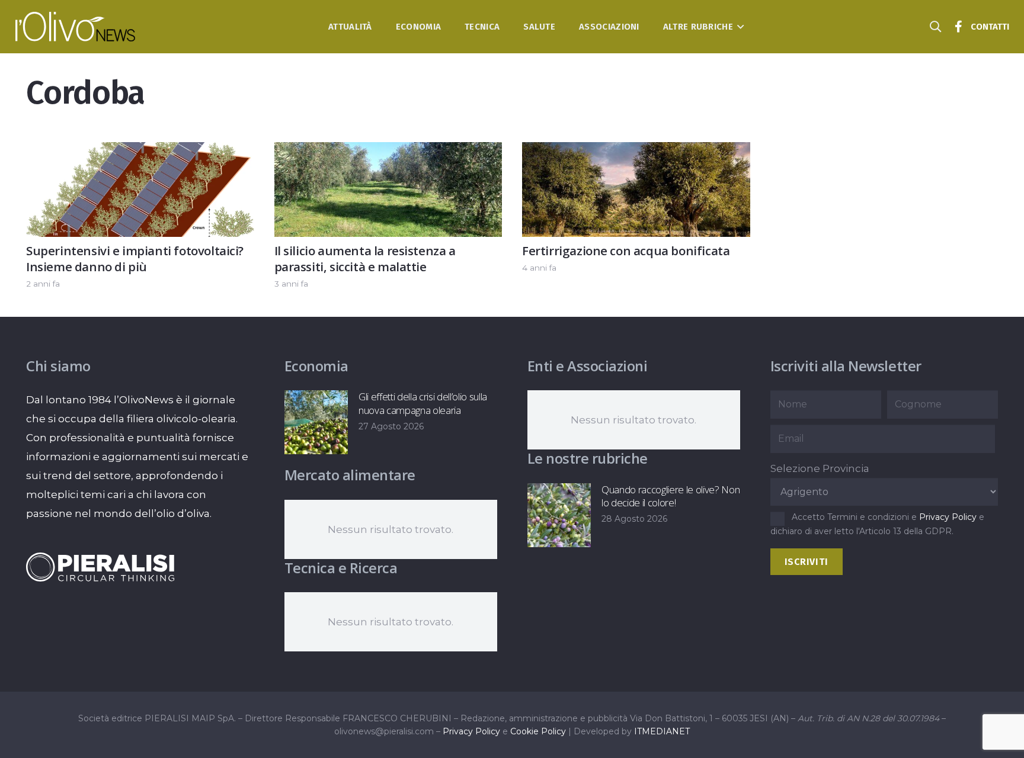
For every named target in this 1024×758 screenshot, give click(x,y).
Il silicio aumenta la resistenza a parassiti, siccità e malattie (365, 258)
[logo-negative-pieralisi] (100, 567)
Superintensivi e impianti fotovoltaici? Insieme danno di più (135, 258)
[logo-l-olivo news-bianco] (75, 26)
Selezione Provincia (819, 468)
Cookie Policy (538, 731)
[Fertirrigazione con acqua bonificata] (636, 152)
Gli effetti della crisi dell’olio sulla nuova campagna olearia (423, 403)
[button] (738, 26)
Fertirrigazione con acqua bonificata (625, 250)
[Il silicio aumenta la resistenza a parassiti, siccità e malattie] (388, 152)
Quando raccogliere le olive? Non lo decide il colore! (670, 496)
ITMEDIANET (662, 731)
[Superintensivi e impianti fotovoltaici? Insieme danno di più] (140, 152)
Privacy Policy (948, 517)
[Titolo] (959, 26)
